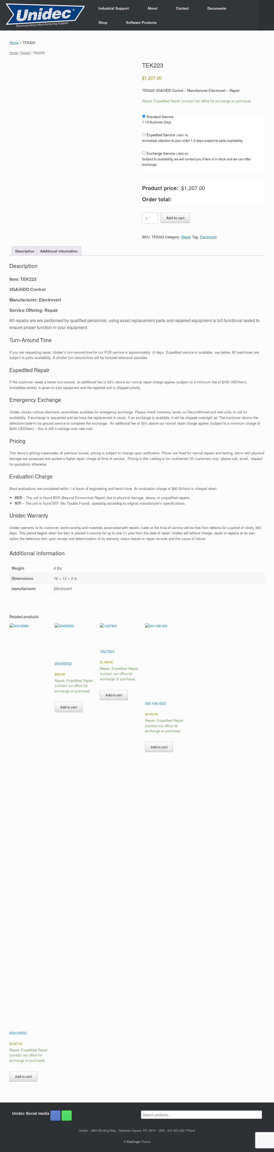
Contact (182, 8)
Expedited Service (167, 134)
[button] (266, 15)
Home (13, 42)
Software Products (141, 22)
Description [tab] (24, 251)
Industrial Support (113, 8)
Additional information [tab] (59, 251)
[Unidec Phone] (67, 1116)
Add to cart (175, 217)
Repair (26, 52)
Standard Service (160, 116)
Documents (216, 8)
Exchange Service (167, 153)
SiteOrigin (133, 1141)
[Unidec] (45, 15)
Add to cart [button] (23, 1076)
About (152, 8)
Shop (102, 22)
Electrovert (208, 236)
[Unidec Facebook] (55, 1116)
